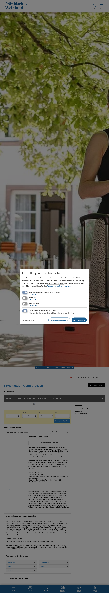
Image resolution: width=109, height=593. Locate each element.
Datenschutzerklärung (55, 286)
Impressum (69, 286)
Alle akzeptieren (79, 320)
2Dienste (33, 300)
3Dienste (33, 305)
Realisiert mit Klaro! (28, 320)
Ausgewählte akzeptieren (59, 320)
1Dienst (32, 294)
